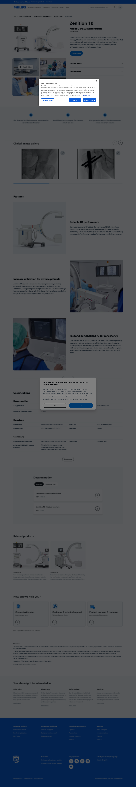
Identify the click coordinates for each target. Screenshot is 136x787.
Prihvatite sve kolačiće (89, 100)
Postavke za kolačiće (47, 100)
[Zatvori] (96, 81)
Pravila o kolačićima (85, 95)
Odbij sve (75, 100)
